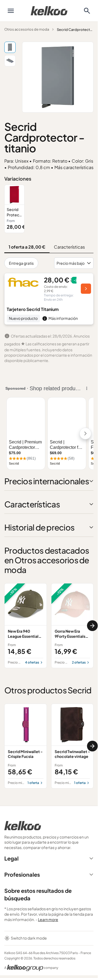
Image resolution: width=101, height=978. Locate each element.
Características (69, 247)
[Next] (92, 625)
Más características (73, 167)
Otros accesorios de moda (26, 29)
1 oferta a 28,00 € (27, 247)
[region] (48, 208)
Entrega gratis (21, 263)
